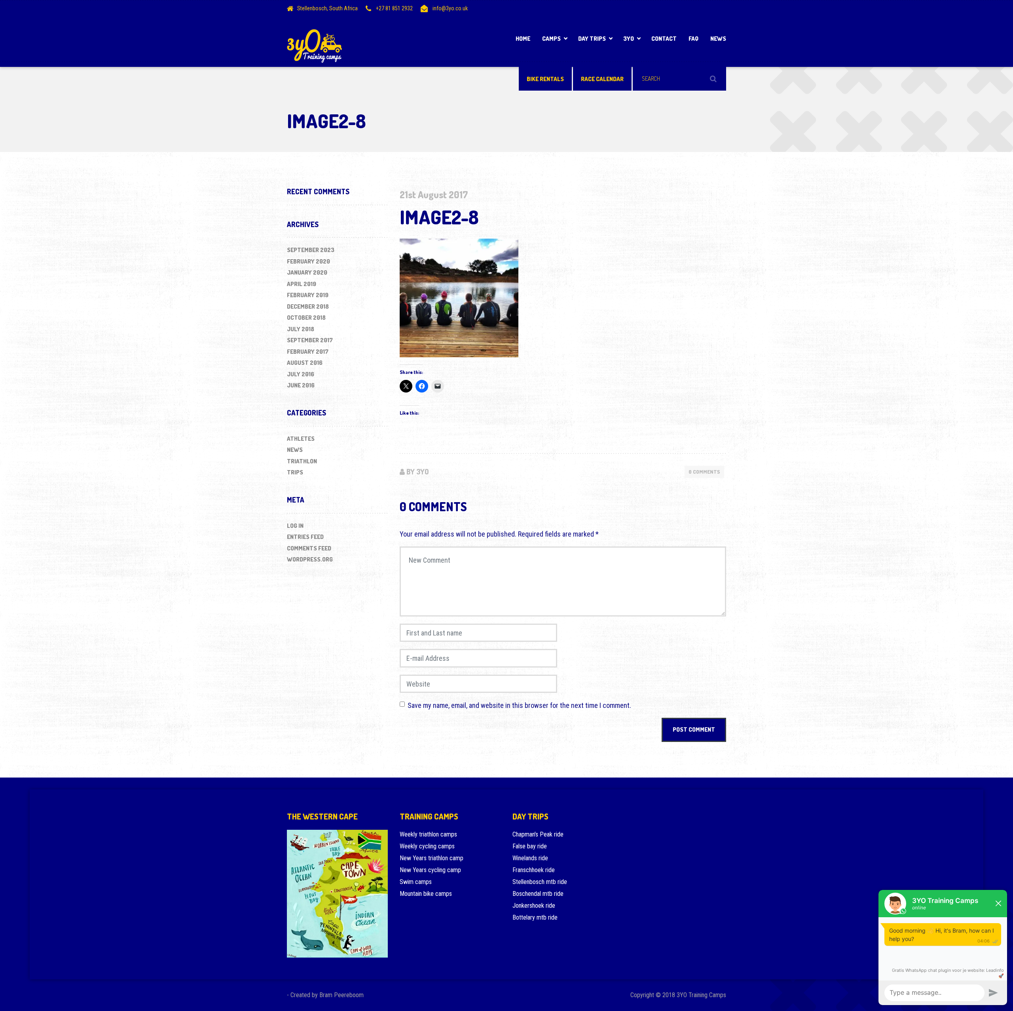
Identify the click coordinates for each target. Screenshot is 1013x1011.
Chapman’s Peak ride (537, 834)
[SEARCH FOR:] (679, 79)
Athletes (301, 438)
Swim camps (416, 882)
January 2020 (307, 272)
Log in (295, 525)
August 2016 (304, 362)
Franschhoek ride (533, 870)
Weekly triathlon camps (428, 834)
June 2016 (301, 385)
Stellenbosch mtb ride (539, 882)
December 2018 (308, 306)
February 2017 (307, 351)
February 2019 (307, 295)
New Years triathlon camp (431, 858)
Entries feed (305, 537)
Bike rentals (545, 79)
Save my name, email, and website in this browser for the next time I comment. (519, 705)
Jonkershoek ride (533, 905)
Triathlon (302, 461)
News (718, 38)
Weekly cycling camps (427, 846)
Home (523, 38)
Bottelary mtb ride (535, 917)
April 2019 (301, 284)
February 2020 (308, 261)
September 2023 (310, 250)
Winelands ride (530, 858)
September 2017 (310, 340)
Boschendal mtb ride (537, 893)
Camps (551, 38)
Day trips (592, 38)
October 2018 (306, 317)
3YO (628, 38)
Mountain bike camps (426, 893)
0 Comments (704, 472)
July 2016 (300, 374)
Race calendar (602, 79)
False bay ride (529, 846)
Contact (664, 38)
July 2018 (300, 329)
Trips (295, 472)
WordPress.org (310, 559)
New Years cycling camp (430, 870)
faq (693, 38)
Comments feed (309, 548)
